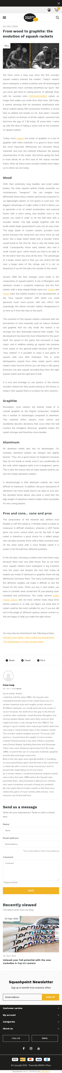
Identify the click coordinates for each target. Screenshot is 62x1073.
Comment (8, 857)
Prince (6, 293)
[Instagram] (31, 1048)
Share (12, 660)
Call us (16, 1038)
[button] (4, 17)
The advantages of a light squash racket (23, 641)
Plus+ (48, 1065)
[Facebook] (24, 1048)
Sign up (50, 997)
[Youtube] (38, 1048)
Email (45, 1038)
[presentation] (57, 933)
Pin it (42, 660)
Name (6, 824)
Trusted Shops (45, 1071)
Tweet (27, 660)
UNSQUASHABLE (38, 96)
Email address (11, 838)
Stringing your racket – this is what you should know (28, 637)
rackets (20, 138)
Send (31, 890)
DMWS (41, 1065)
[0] (56, 9)
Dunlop (51, 289)
